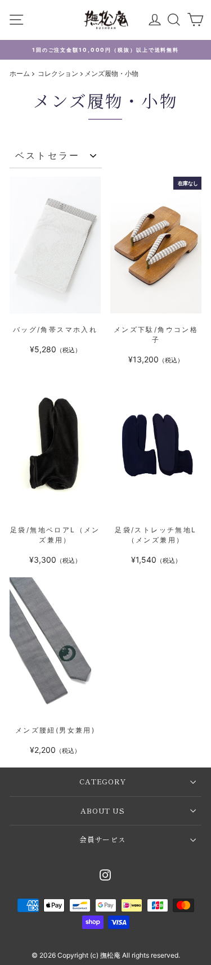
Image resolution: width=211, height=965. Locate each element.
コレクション (59, 73)
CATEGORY (103, 781)
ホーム (20, 73)
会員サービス (103, 839)
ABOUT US (102, 810)
